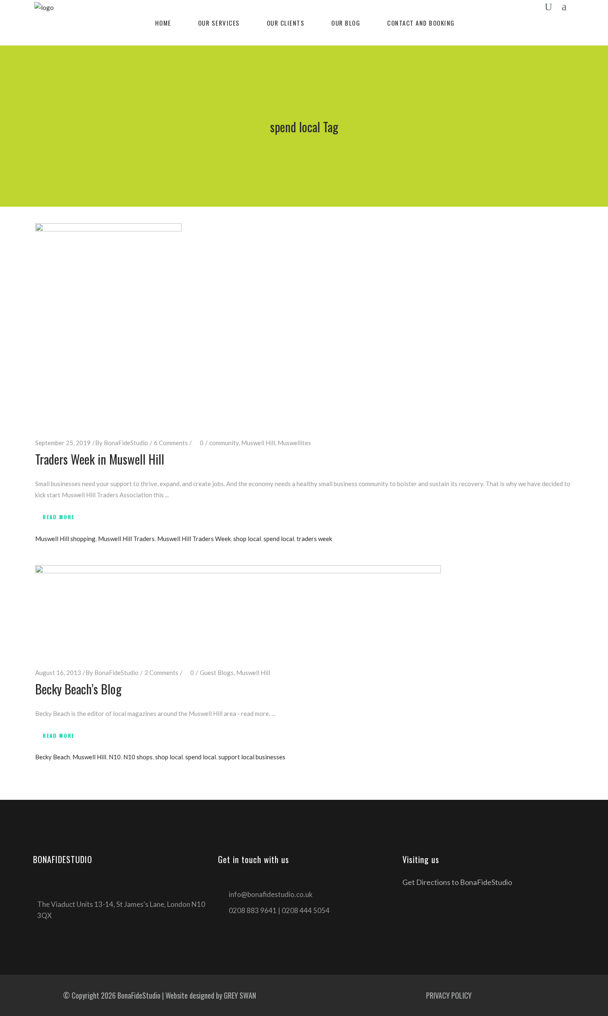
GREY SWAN (240, 995)
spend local (278, 538)
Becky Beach (52, 757)
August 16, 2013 (58, 672)
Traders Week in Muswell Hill (99, 459)
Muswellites (294, 442)
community (224, 442)
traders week (314, 538)
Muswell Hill (258, 442)
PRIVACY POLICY (449, 995)
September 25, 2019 (63, 442)
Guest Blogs (217, 672)
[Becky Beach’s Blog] (238, 609)
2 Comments (161, 672)
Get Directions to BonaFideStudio (457, 882)
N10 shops (138, 757)
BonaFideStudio (126, 442)
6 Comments (171, 442)
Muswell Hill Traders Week (194, 538)
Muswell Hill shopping (65, 538)
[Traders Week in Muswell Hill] (108, 324)
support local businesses (251, 757)
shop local (247, 538)
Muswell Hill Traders (126, 538)
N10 (115, 757)
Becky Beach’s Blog (78, 689)
